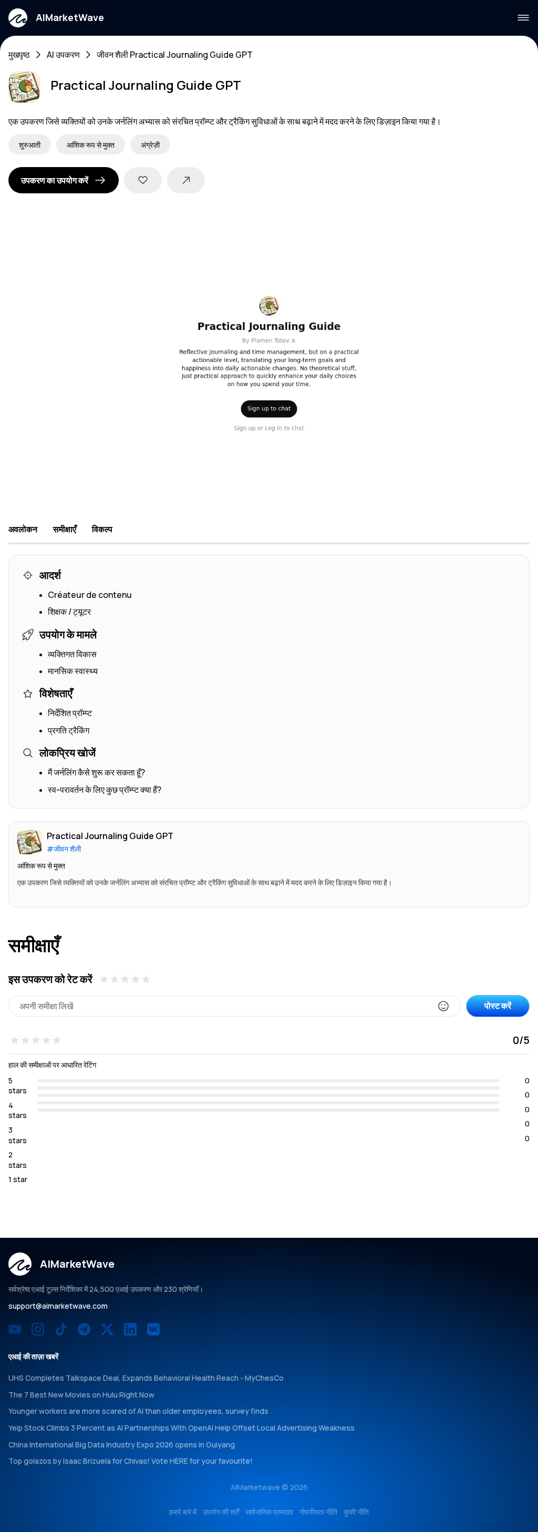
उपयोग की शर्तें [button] (221, 1512)
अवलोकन (22, 529)
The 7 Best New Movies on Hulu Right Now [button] (81, 1395)
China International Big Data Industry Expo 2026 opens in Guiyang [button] (121, 1445)
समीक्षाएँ (64, 529)
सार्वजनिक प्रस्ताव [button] (269, 1512)
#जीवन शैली (64, 849)
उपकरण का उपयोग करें (54, 180)
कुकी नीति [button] (356, 1512)
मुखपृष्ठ (19, 54)
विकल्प (102, 529)
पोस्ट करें (497, 1005)
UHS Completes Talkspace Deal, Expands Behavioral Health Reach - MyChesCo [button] (146, 1378)
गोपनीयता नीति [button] (318, 1512)
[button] (56, 17)
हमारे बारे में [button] (182, 1512)
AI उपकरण (63, 54)
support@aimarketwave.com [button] (58, 1306)
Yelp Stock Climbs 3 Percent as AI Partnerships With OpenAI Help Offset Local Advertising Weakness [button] (181, 1428)
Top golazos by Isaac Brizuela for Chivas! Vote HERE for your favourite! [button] (130, 1461)
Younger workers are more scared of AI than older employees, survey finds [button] (138, 1411)
